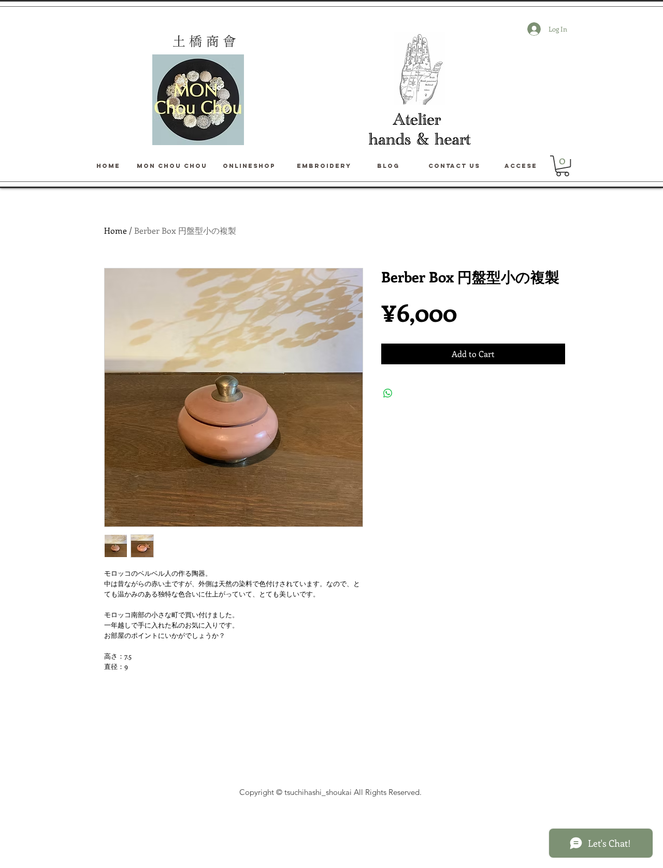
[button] (562, 165)
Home (115, 230)
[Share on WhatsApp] (388, 393)
